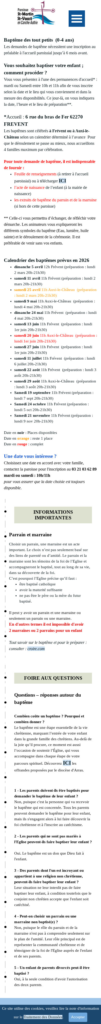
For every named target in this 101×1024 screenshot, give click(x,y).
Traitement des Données (43, 1017)
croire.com (36, 648)
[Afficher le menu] (77, 18)
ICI (62, 180)
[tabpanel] (50, 141)
